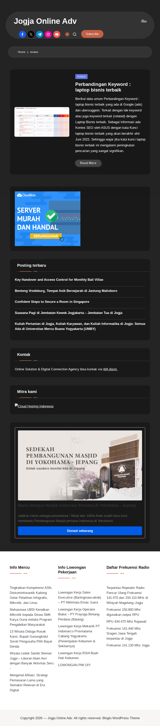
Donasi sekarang (80, 531)
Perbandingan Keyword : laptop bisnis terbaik (103, 87)
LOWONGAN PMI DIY (74, 665)
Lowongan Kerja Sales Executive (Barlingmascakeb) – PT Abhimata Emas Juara (79, 597)
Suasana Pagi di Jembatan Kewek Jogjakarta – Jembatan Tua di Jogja (68, 313)
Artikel (81, 76)
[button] (92, 34)
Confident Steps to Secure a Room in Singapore (52, 302)
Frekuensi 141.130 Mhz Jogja (128, 645)
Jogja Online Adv (45, 21)
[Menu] (143, 21)
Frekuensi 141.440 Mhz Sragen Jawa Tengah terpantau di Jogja (124, 633)
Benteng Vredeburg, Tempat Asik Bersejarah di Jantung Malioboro (66, 291)
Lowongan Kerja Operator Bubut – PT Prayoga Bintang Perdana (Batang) (78, 614)
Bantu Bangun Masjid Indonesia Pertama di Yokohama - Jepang (77, 505)
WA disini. (110, 369)
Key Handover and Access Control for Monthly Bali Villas (59, 280)
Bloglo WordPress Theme (121, 718)
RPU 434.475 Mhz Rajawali (126, 621)
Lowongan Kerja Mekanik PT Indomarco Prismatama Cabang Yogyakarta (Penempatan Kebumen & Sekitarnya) (79, 636)
